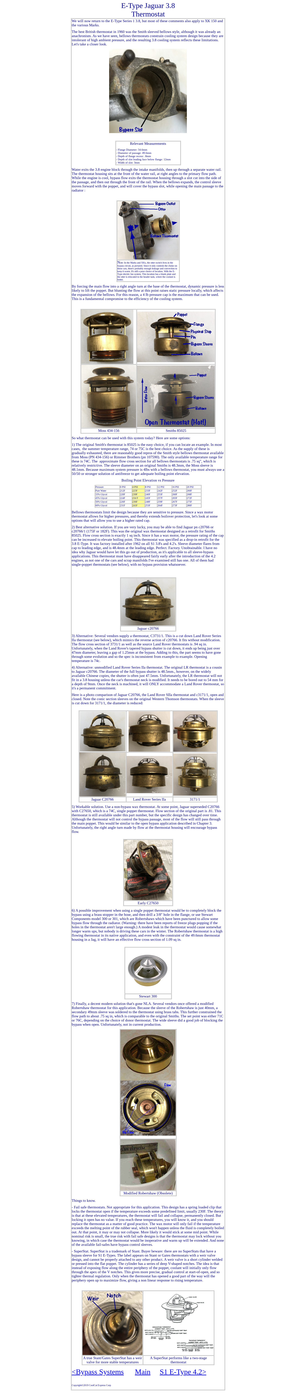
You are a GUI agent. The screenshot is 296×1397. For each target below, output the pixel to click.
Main (142, 1372)
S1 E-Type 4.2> (183, 1372)
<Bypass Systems (98, 1372)
